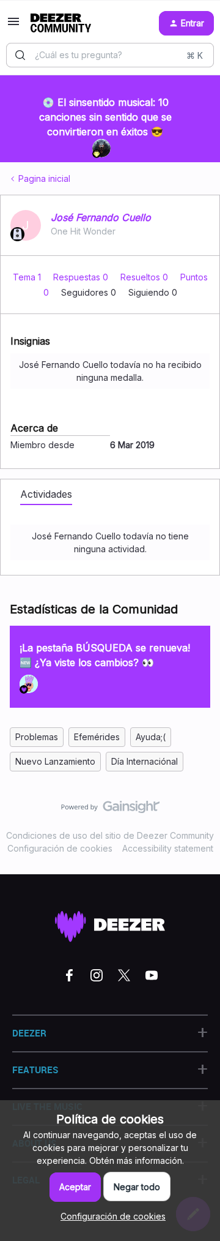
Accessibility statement (167, 848)
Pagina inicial (44, 178)
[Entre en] (20, 55)
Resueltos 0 (145, 277)
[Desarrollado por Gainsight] (110, 810)
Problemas (36, 737)
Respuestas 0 (82, 277)
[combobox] (110, 55)
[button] (13, 25)
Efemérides (97, 737)
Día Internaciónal (144, 761)
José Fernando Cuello (101, 217)
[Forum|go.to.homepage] (61, 23)
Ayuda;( (151, 737)
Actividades (46, 494)
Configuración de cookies (59, 848)
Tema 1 (28, 277)
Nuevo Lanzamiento (55, 761)
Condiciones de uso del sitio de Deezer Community (110, 835)
